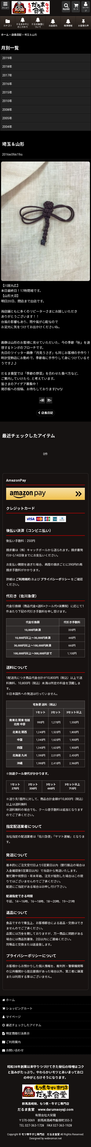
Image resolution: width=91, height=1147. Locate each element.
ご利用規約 (23, 579)
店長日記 (47, 413)
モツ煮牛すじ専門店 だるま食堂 (41, 1134)
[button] (5, 5)
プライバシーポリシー (55, 579)
